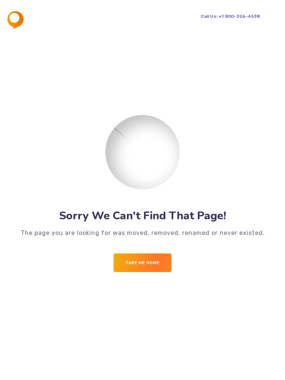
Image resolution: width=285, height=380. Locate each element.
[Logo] (35, 20)
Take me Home (142, 262)
